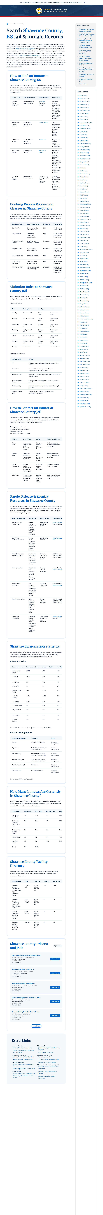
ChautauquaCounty (86, 122)
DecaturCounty (84, 153)
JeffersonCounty (85, 225)
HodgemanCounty (85, 219)
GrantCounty (84, 195)
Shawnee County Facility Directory (86, 75)
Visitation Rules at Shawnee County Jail (85, 46)
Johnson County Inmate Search (22, 1048)
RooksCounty (84, 340)
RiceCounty (83, 334)
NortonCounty (84, 301)
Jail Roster (42, 102)
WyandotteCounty (85, 407)
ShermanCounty (85, 364)
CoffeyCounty (84, 140)
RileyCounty (83, 337)
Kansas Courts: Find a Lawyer (47, 1062)
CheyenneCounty (85, 128)
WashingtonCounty (86, 394)
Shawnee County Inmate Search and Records (86, 30)
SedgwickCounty (85, 355)
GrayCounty (83, 198)
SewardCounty (84, 358)
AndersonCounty (85, 98)
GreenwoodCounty (85, 204)
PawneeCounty (84, 313)
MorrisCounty (84, 286)
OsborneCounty (85, 307)
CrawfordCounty (85, 150)
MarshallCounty (85, 267)
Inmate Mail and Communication (22, 1060)
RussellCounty (84, 346)
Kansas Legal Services (45, 1057)
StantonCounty (84, 373)
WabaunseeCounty (85, 388)
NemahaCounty (84, 292)
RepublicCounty (84, 331)
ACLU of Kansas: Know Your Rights (48, 1060)
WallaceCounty (84, 391)
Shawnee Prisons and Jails (85, 80)
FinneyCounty (84, 177)
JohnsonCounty (84, 231)
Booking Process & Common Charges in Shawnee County (85, 40)
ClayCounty (83, 134)
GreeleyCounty (84, 201)
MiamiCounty (84, 277)
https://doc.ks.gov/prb (59, 522)
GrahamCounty (84, 192)
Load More (36, 1026)
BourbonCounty (85, 110)
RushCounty (83, 343)
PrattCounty (83, 322)
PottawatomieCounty (86, 319)
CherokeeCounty (85, 125)
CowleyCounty (84, 147)
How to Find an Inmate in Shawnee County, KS (86, 35)
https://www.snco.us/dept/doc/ (25, 49)
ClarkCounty (83, 131)
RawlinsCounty (84, 325)
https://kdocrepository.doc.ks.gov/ (29, 55)
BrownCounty (84, 113)
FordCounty (83, 180)
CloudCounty (84, 137)
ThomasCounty (84, 382)
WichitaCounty (84, 398)
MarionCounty (84, 264)
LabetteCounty (84, 243)
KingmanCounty (85, 237)
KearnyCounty (84, 234)
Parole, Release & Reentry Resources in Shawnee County (85, 58)
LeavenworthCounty (86, 249)
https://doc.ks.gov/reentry (60, 569)
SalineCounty (84, 349)
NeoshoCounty (84, 295)
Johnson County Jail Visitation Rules (23, 1057)
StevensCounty (84, 376)
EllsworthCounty (85, 174)
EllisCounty (83, 171)
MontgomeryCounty (86, 283)
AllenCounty (83, 95)
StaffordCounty (84, 370)
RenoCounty (83, 328)
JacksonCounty (84, 222)
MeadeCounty (84, 273)
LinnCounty (83, 255)
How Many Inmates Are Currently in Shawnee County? (86, 69)
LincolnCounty (84, 252)
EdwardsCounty (84, 165)
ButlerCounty (84, 116)
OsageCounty (84, 304)
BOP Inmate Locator (42, 151)
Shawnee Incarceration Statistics (86, 64)
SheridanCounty (85, 361)
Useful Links (83, 84)
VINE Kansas (42, 140)
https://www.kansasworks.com (62, 585)
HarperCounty (84, 210)
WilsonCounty (84, 400)
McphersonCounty (85, 271)
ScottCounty (83, 352)
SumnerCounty (84, 379)
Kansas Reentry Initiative (45, 1052)
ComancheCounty (85, 144)
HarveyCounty (84, 213)
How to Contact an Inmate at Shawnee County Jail (85, 51)
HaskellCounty (84, 216)
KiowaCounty (84, 240)
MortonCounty (84, 289)
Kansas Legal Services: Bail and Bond (24, 1069)
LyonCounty (83, 261)
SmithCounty (84, 367)
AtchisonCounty (85, 101)
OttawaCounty (84, 310)
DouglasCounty (84, 162)
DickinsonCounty (85, 156)
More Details (55, 959)
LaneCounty (83, 246)
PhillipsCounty (84, 316)
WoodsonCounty (85, 404)
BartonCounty (84, 107)
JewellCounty (84, 228)
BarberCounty (84, 104)
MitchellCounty (84, 280)
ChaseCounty (84, 119)
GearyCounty (84, 186)
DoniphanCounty (85, 159)
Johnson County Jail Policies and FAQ (24, 1073)
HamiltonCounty (85, 207)
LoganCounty (84, 258)
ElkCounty (83, 168)
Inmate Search (43, 122)
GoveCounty (83, 189)
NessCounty (83, 298)
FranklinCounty (84, 183)
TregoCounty (84, 385)
